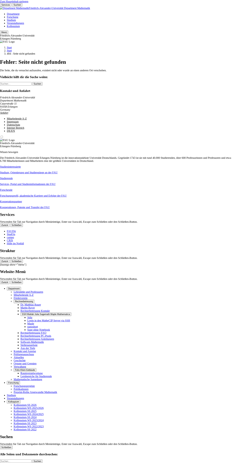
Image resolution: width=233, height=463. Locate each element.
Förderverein (20, 298)
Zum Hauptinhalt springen (14, 1)
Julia (29, 317)
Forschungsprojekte (24, 386)
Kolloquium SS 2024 (25, 417)
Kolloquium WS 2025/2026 (29, 408)
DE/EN (11, 130)
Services (5, 5)
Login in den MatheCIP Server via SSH (48, 320)
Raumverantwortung (31, 373)
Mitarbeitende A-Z (17, 118)
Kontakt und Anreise (25, 351)
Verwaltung (20, 366)
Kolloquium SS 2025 (25, 411)
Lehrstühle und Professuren (28, 291)
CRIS (10, 240)
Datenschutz (13, 124)
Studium (11, 20)
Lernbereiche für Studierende (36, 376)
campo (10, 237)
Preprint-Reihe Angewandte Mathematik (35, 392)
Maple (30, 323)
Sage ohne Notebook (38, 329)
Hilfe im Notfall (15, 243)
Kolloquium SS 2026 (25, 404)
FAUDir (11, 231)
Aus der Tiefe (27, 348)
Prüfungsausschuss (24, 354)
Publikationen (21, 389)
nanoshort (32, 326)
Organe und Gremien (25, 363)
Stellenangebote (29, 345)
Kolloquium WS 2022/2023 (29, 426)
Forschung (12, 17)
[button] (116, 169)
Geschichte (20, 360)
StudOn (11, 234)
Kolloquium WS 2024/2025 (29, 414)
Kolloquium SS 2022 (25, 429)
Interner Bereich (15, 127)
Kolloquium (13, 26)
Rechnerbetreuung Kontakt (35, 310)
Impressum (13, 121)
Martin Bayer (27, 307)
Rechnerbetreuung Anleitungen (37, 338)
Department (13, 13)
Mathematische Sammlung (28, 379)
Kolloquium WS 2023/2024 (29, 420)
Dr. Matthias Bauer (30, 304)
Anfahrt (4, 112)
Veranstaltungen (15, 23)
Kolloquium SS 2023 (25, 423)
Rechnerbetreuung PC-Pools (35, 335)
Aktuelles (19, 357)
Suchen (17, 5)
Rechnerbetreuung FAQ (33, 332)
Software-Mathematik (32, 342)
